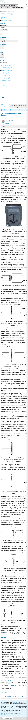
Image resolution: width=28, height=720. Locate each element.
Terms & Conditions (11, 711)
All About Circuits (20, 685)
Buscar (2, 718)
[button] (5, 85)
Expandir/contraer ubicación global (26, 109)
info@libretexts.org (6, 714)
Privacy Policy (4, 711)
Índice (4, 126)
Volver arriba (3, 692)
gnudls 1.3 (6, 683)
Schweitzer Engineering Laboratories (13, 121)
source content (4, 687)
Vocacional (23, 110)
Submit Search (4, 29)
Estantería (14, 110)
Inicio (6, 110)
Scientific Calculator (7, 75)
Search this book (3, 25)
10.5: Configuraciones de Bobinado (15, 680)
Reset (2, 38)
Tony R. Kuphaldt (9, 120)
